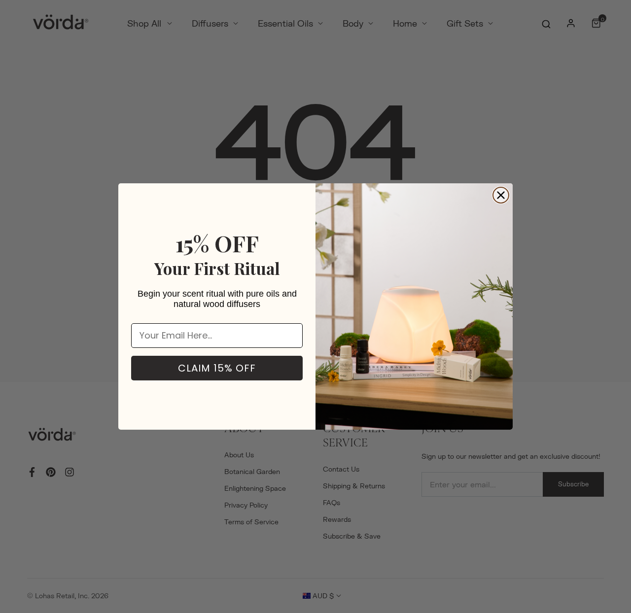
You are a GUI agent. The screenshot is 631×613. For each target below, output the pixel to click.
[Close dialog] (501, 195)
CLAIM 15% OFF (217, 368)
